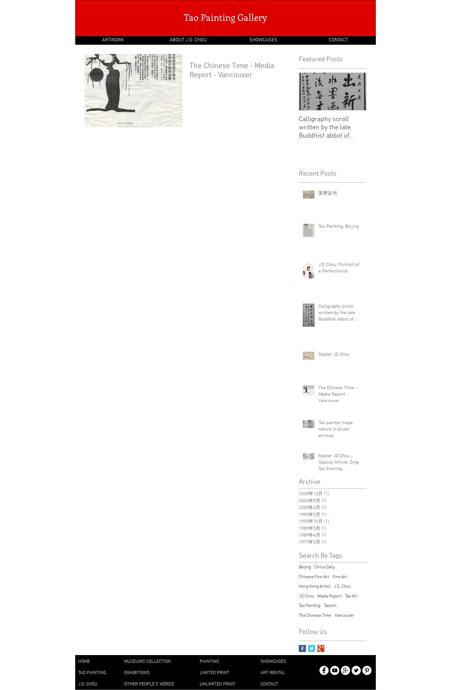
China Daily (324, 567)
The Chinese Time (315, 615)
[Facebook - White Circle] (324, 670)
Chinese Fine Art (314, 577)
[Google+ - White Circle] (345, 670)
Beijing (305, 567)
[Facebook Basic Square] (302, 648)
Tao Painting (309, 605)
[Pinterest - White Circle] (367, 670)
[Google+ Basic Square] (320, 648)
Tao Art (351, 596)
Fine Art (340, 577)
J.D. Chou (342, 586)
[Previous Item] (308, 91)
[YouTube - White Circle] (334, 670)
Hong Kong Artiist (314, 586)
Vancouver (344, 615)
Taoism (330, 605)
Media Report (329, 596)
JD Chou (306, 596)
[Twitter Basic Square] (311, 648)
